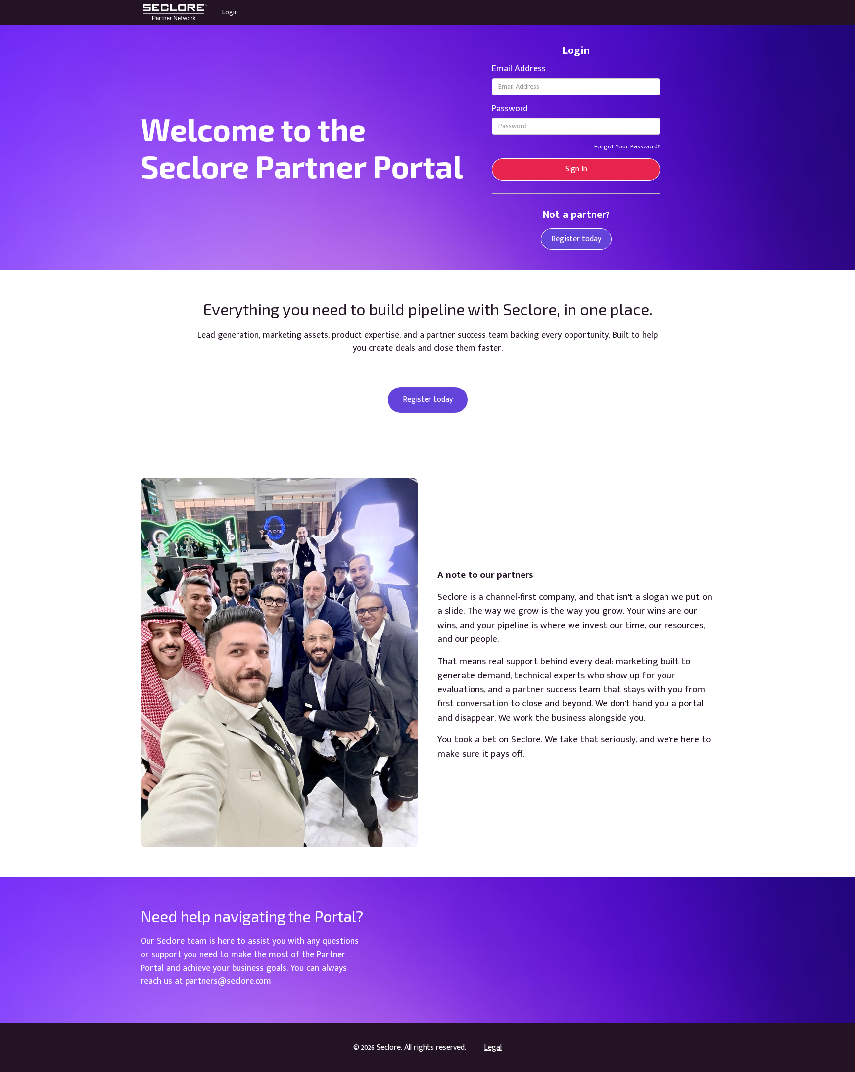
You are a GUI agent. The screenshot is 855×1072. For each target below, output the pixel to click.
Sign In (576, 169)
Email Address (519, 68)
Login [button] (230, 12)
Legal (493, 1047)
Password (510, 108)
